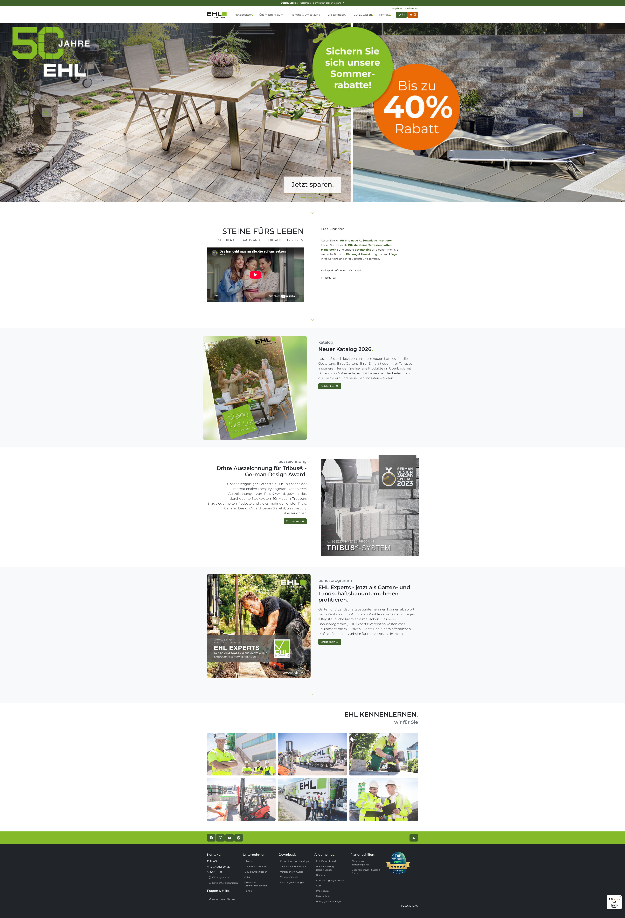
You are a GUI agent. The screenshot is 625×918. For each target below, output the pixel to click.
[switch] (614, 906)
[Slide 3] (321, 197)
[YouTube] (229, 838)
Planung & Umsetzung (361, 254)
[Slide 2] (315, 197)
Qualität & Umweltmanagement (256, 884)
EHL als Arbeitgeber (255, 871)
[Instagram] (220, 838)
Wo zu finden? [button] (337, 14)
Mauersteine (329, 249)
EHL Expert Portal (326, 861)
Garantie (321, 875)
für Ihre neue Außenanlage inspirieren (366, 240)
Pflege (393, 254)
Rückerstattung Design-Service (325, 868)
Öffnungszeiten (220, 877)
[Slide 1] (309, 197)
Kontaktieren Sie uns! (223, 899)
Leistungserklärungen (292, 882)
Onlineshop (411, 8)
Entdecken (328, 386)
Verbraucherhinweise (291, 871)
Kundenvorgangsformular (330, 880)
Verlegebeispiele (289, 877)
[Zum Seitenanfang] (414, 838)
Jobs (247, 877)
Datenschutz (323, 896)
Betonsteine (363, 249)
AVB (318, 885)
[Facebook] (211, 838)
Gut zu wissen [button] (363, 14)
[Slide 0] (303, 197)
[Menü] (620, 897)
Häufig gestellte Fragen (329, 901)
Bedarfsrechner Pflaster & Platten (366, 871)
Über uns (249, 861)
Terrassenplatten (380, 245)
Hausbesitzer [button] (243, 14)
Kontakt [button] (384, 14)
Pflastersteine (357, 245)
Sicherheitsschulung (255, 866)
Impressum (322, 891)
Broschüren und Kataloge (294, 861)
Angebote (397, 8)
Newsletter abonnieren (225, 883)
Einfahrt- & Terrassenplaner (360, 863)
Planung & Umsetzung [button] (305, 14)
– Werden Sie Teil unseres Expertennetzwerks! (311, 3)
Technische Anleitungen (293, 866)
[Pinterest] (238, 838)
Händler (248, 891)
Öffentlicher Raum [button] (271, 14)
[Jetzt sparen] (312, 112)
